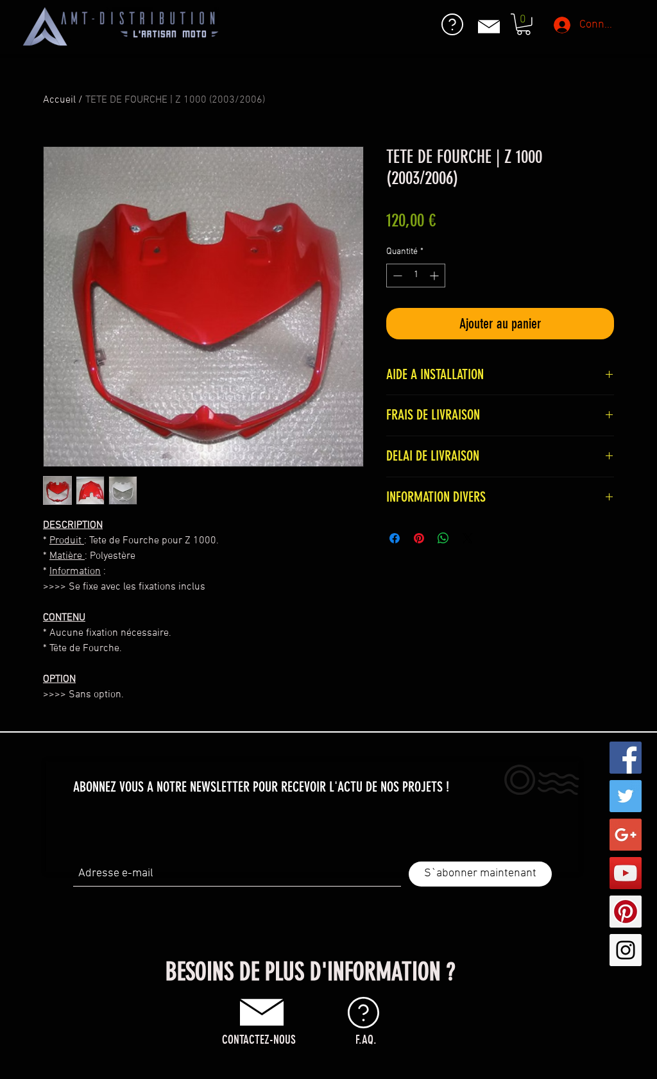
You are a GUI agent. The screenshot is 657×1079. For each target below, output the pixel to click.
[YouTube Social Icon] (626, 873)
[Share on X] (467, 538)
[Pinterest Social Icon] (626, 912)
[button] (523, 24)
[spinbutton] (415, 275)
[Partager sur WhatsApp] (443, 538)
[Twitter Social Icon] (626, 796)
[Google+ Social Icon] (626, 835)
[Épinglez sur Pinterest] (419, 538)
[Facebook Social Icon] (626, 758)
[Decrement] (396, 275)
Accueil (59, 100)
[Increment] (435, 275)
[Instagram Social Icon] (626, 950)
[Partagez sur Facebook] (394, 538)
